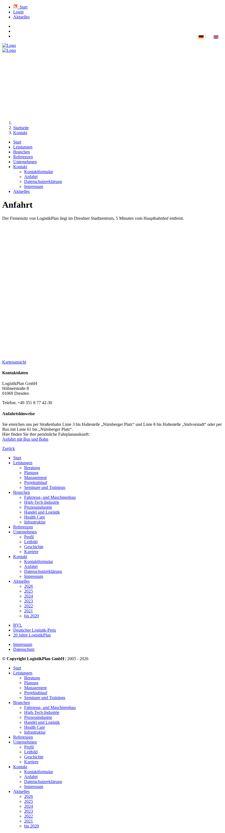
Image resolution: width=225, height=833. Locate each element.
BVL (17, 625)
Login (18, 12)
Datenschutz (24, 649)
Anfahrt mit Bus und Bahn (25, 439)
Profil (29, 536)
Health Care (34, 517)
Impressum (33, 186)
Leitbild (31, 541)
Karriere (31, 551)
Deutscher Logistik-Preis (34, 630)
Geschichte (33, 546)
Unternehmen (25, 161)
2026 (28, 586)
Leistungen (22, 147)
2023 (28, 601)
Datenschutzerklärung (43, 181)
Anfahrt (31, 176)
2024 (28, 596)
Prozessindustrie (38, 507)
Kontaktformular (38, 171)
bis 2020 (31, 616)
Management (35, 477)
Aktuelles (21, 17)
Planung (31, 472)
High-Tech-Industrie (41, 502)
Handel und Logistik (42, 512)
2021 (28, 611)
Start (17, 142)
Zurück (8, 448)
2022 (28, 606)
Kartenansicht (14, 362)
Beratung (32, 467)
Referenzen (23, 156)
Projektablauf (35, 482)
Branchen (21, 152)
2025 (28, 591)
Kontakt (20, 166)
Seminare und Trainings (44, 487)
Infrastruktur (35, 522)
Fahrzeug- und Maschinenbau (50, 497)
